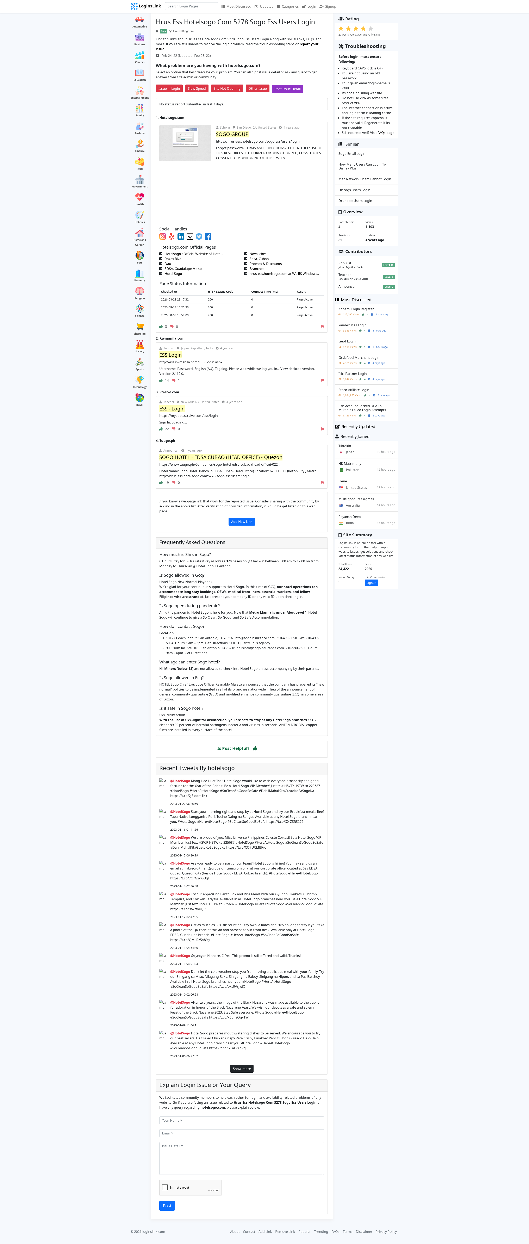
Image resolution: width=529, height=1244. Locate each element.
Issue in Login (169, 88)
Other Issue (257, 88)
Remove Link (285, 1231)
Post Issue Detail (288, 89)
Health (140, 204)
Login (311, 6)
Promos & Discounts (265, 263)
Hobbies (140, 222)
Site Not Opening (227, 88)
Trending (321, 1231)
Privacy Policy (386, 1231)
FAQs (335, 1231)
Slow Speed (197, 88)
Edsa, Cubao (259, 258)
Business (139, 44)
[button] (255, 748)
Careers (139, 62)
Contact (249, 1231)
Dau (167, 263)
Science (139, 316)
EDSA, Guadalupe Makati (183, 268)
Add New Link (242, 521)
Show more (242, 1068)
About (235, 1231)
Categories (290, 6)
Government (140, 186)
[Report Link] (322, 326)
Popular (304, 1231)
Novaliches (258, 254)
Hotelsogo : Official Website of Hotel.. (193, 254)
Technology (140, 387)
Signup (330, 6)
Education (139, 80)
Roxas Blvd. (173, 258)
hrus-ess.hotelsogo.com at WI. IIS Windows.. (284, 273)
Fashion (140, 133)
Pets (139, 262)
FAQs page (386, 132)
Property (139, 280)
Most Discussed (238, 6)
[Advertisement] (241, 192)
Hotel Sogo (173, 273)
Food (140, 169)
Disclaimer (364, 1231)
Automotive (139, 26)
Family (140, 115)
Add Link (265, 1231)
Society (139, 351)
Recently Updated (358, 426)
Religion (140, 298)
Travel (139, 405)
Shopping (140, 333)
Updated (267, 6)
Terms (348, 1231)
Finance (140, 151)
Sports (140, 369)
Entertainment (140, 97)
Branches (256, 268)
